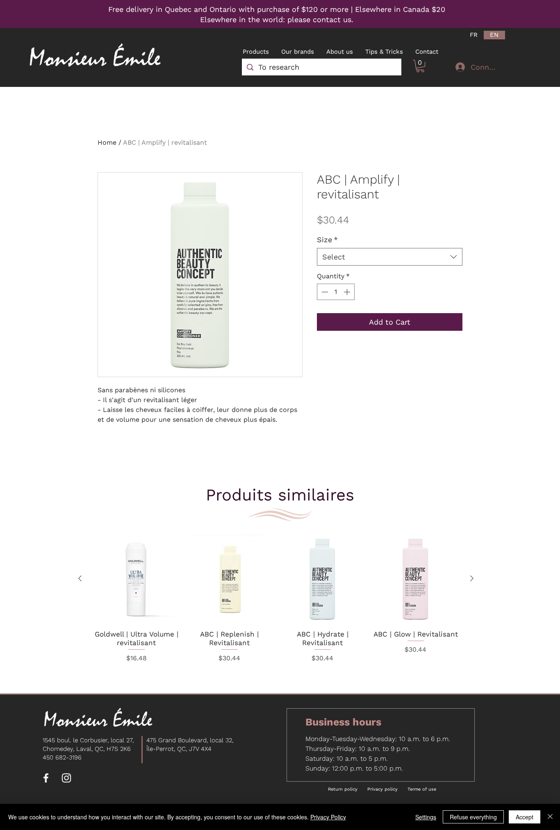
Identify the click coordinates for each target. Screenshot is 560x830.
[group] (276, 604)
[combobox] (389, 257)
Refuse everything (473, 817)
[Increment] (347, 292)
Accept (524, 817)
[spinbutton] (336, 292)
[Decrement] (324, 292)
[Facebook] (46, 778)
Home (107, 142)
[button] (420, 66)
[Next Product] (472, 578)
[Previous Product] (80, 578)
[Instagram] (66, 778)
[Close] (550, 816)
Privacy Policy (328, 817)
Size (327, 239)
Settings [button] (425, 817)
